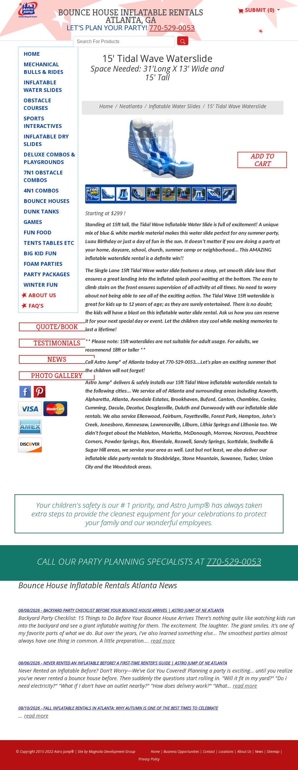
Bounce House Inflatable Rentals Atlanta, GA (130, 16)
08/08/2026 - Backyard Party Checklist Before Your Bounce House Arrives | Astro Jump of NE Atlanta (121, 610)
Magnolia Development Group (112, 751)
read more (163, 640)
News (56, 359)
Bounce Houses (46, 200)
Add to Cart (262, 160)
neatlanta (130, 106)
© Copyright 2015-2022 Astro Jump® (45, 751)
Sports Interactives (43, 122)
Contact (209, 751)
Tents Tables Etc (49, 242)
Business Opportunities (181, 751)
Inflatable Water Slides (43, 86)
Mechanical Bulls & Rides (43, 68)
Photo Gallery (57, 375)
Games (33, 221)
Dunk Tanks (41, 211)
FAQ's (36, 305)
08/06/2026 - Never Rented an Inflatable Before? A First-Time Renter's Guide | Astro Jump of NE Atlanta (122, 663)
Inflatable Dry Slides (46, 140)
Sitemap (273, 751)
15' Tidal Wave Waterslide (236, 106)
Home (32, 53)
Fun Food (38, 232)
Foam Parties (43, 263)
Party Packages (47, 274)
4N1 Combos (41, 190)
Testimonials (56, 343)
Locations (226, 751)
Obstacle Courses (37, 104)
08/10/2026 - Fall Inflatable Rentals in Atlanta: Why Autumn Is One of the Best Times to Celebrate (118, 708)
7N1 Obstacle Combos (43, 176)
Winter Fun (41, 284)
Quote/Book (57, 326)
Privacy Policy (149, 759)
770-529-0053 (172, 27)
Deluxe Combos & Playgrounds (49, 158)
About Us (42, 295)
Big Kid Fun (40, 253)
